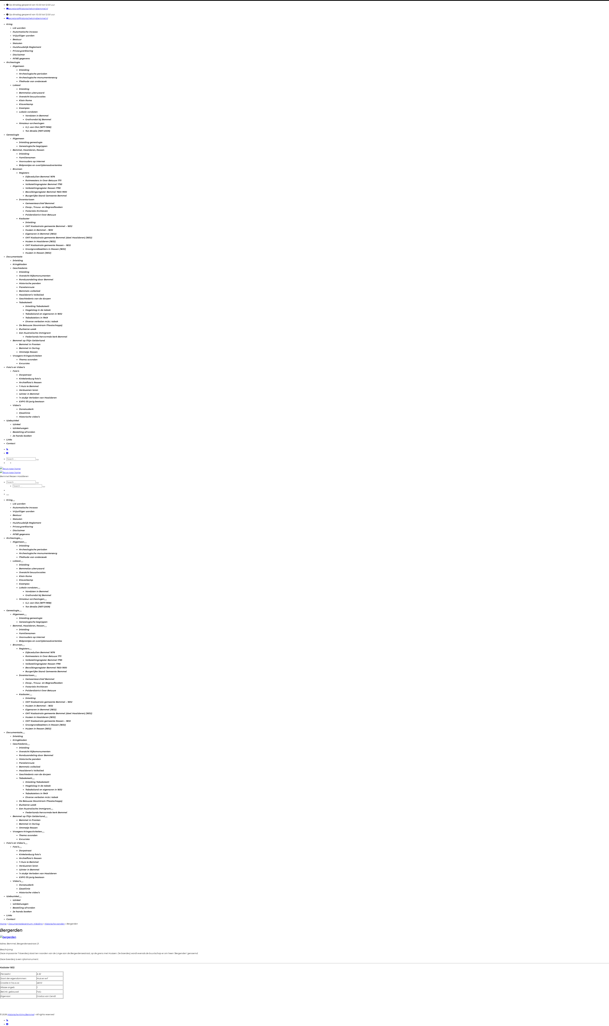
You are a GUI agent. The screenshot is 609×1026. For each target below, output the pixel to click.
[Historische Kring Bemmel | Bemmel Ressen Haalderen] (10, 468)
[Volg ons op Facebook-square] (7, 453)
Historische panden (55, 923)
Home (3, 923)
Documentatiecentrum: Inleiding (25, 923)
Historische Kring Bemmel (20, 1014)
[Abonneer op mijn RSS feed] (7, 449)
